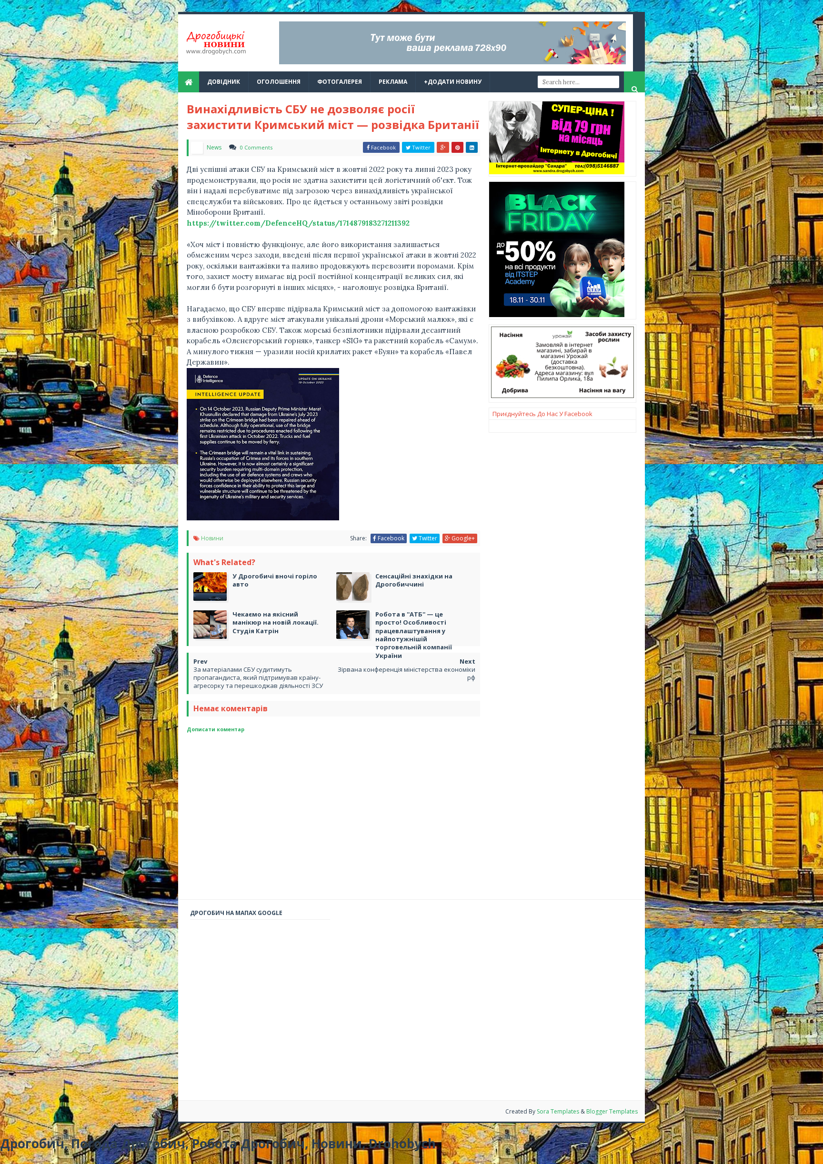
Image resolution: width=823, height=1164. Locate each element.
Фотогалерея (339, 82)
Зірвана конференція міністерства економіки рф (406, 673)
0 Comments (256, 147)
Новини (212, 538)
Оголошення (279, 82)
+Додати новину (453, 82)
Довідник (223, 82)
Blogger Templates (612, 1111)
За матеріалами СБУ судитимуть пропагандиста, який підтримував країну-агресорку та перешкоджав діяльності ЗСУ (258, 677)
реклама (393, 82)
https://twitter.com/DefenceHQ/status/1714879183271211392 (298, 223)
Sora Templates (558, 1111)
